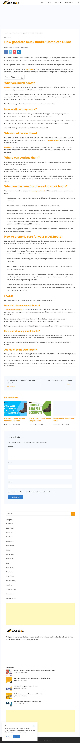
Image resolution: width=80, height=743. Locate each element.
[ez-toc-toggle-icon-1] (21, 77)
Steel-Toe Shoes (11, 589)
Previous (12, 386)
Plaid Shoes (9, 567)
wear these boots (53, 140)
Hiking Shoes (10, 541)
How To (57, 2)
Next (68, 384)
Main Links (68, 2)
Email (10, 472)
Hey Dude (9, 537)
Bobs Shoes (9, 528)
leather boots (10, 554)
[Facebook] (6, 52)
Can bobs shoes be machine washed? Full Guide (28, 694)
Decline (8, 736)
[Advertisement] (40, 16)
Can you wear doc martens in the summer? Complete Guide (32, 678)
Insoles (8, 550)
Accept (16, 736)
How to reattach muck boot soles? (60, 380)
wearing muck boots (38, 191)
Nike (7, 563)
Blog (49, 2)
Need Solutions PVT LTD (52, 740)
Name (10, 463)
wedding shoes (10, 598)
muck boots (30, 69)
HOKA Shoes (10, 545)
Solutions (9, 585)
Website (10, 482)
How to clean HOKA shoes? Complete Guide (27, 701)
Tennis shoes (10, 594)
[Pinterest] (15, 52)
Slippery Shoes (10, 580)
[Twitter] (11, 52)
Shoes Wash (10, 576)
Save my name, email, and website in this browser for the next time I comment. (30, 491)
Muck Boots (7, 37)
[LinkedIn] (19, 52)
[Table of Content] (22, 77)
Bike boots (9, 524)
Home (42, 2)
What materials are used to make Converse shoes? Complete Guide (34, 670)
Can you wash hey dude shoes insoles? (26, 686)
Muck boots (8, 87)
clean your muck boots (14, 309)
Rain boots (9, 572)
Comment (11, 446)
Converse (9, 532)
